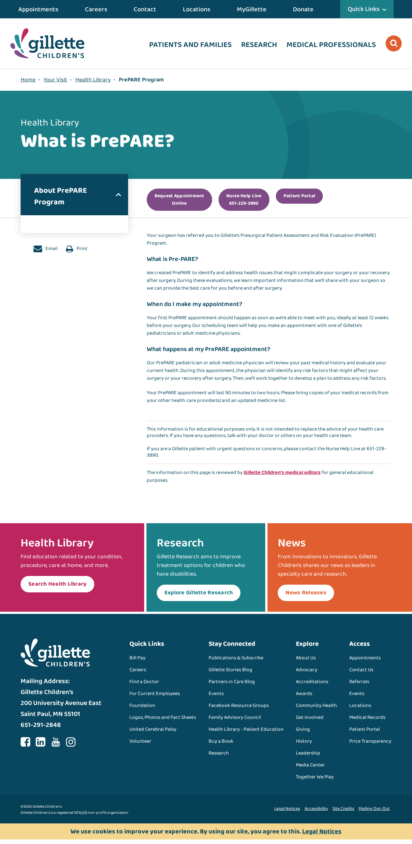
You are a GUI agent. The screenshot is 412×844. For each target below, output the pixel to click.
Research (259, 45)
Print (82, 249)
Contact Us (361, 670)
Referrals (359, 682)
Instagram (71, 742)
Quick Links (363, 9)
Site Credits (343, 808)
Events (216, 694)
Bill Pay (137, 658)
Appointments (38, 9)
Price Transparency (370, 741)
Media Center (310, 765)
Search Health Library (57, 584)
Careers (96, 9)
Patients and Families (190, 45)
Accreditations (312, 682)
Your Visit (55, 79)
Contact (145, 9)
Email (51, 249)
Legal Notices (287, 808)
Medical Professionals (331, 45)
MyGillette (252, 9)
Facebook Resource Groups (239, 705)
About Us (306, 658)
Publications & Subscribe (236, 658)
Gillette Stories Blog (230, 670)
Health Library (93, 79)
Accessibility (316, 808)
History (304, 741)
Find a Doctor (144, 682)
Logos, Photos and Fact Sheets (162, 717)
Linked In (40, 742)
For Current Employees (154, 694)
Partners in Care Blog (232, 682)
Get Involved (309, 717)
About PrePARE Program (60, 196)
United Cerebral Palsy (152, 729)
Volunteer (140, 741)
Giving (303, 729)
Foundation (142, 705)
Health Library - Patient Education (246, 729)
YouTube (56, 742)
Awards (304, 694)
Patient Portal (364, 729)
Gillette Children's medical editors (282, 472)
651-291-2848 (41, 724)
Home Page (47, 43)
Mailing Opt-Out (374, 808)
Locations (196, 9)
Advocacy (306, 670)
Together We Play (315, 777)
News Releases (306, 592)
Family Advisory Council (235, 717)
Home (28, 79)
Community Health (316, 705)
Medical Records (367, 717)
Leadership (308, 753)
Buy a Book (221, 741)
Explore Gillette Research (198, 592)
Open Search (394, 43)
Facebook (25, 742)
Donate (303, 9)
